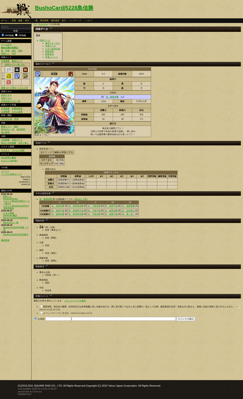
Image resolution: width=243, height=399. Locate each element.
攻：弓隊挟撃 (94, 206)
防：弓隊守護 (94, 210)
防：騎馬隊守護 (76, 210)
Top (35, 24)
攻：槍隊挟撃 (112, 97)
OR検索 (22, 35)
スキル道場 (17, 111)
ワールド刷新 (18, 150)
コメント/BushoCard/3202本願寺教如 (16, 207)
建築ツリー (6, 126)
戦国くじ (5, 53)
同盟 (7, 50)
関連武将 (49, 51)
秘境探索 (21, 129)
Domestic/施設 (10, 215)
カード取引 (11, 87)
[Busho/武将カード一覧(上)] (8, 78)
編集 (20, 20)
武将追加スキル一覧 (10, 101)
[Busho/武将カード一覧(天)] (8, 71)
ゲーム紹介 (6, 44)
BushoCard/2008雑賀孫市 (15, 218)
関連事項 (49, 54)
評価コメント (51, 57)
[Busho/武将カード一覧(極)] (17, 71)
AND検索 (9, 35)
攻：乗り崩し (128, 214)
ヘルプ (88, 20)
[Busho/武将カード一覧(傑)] (25, 78)
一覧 (35, 20)
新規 (14, 20)
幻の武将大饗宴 (8, 157)
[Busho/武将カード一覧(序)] (17, 78)
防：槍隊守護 (111, 206)
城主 (14, 50)
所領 (16, 119)
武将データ (44, 40)
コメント (5, 171)
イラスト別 (22, 87)
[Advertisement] (63, 349)
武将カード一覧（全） (15, 64)
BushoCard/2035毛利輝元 (15, 234)
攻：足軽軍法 (128, 210)
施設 (16, 126)
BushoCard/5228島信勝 (64, 8)
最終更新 (55, 20)
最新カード (17, 61)
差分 (64, 20)
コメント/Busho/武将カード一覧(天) (16, 202)
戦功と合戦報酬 (8, 143)
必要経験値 (17, 108)
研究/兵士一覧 (7, 129)
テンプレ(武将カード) (11, 174)
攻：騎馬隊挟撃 (76, 206)
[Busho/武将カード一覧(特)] (25, 71)
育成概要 (5, 108)
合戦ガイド (17, 140)
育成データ (50, 46)
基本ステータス (52, 43)
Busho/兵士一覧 (11, 222)
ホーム (4, 20)
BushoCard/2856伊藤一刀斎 (15, 228)
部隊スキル (6, 98)
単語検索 (44, 20)
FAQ (14, 53)
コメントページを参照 (75, 301)
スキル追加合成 (52, 49)
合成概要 (5, 111)
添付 (27, 20)
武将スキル (6, 95)
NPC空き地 (6, 119)
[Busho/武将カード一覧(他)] (8, 84)
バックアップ (74, 20)
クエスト (5, 150)
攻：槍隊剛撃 (128, 206)
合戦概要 (5, 140)
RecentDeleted (10, 199)
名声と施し (23, 143)
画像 (3, 87)
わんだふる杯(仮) (9, 160)
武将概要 (5, 61)
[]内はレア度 (81, 199)
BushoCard (43, 24)
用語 (20, 50)
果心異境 (5, 132)
